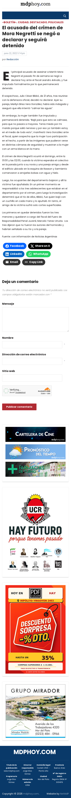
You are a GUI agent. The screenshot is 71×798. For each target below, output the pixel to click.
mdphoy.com (35, 752)
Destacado (38, 22)
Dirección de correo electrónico (24, 354)
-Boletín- (9, 22)
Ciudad (23, 22)
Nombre (7, 338)
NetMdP (64, 793)
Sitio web (8, 371)
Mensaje (8, 304)
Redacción (13, 59)
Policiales (56, 22)
